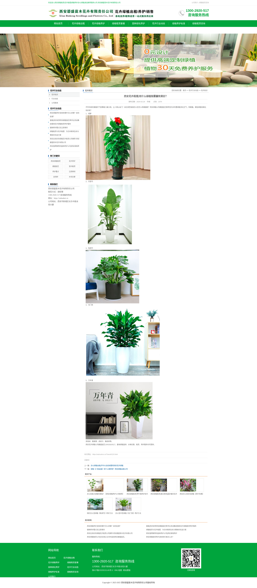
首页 (184, 90)
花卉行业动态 (158, 23)
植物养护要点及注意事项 (59, 128)
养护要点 (55, 172)
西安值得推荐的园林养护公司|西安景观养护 (161, 533)
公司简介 (195, 3)
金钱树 (55, 177)
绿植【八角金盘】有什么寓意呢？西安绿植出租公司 (109, 469)
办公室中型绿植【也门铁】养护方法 (128, 513)
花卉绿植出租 (78, 23)
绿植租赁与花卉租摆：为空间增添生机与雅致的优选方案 (166, 530)
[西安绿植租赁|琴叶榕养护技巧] (137, 485)
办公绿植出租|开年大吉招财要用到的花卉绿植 (107, 466)
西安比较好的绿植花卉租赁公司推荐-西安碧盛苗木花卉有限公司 (110, 533)
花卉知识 (55, 95)
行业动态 (55, 99)
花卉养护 (72, 161)
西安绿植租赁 (56, 161)
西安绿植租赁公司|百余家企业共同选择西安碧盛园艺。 (106, 537)
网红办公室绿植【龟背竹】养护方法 (100, 513)
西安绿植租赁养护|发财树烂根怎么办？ (160, 537)
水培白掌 (72, 177)
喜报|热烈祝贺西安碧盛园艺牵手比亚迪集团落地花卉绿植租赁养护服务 (171, 526)
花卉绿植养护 (98, 23)
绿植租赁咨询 (204, 3)
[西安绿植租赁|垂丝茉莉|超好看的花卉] (164, 485)
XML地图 (118, 570)
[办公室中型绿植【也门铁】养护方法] (128, 504)
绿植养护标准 (178, 23)
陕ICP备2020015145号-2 (102, 570)
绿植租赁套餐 (118, 23)
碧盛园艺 (55, 166)
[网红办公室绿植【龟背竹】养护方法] (100, 504)
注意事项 (72, 172)
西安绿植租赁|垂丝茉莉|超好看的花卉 (164, 494)
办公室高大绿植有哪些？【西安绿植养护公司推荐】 (105, 494)
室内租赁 (72, 166)
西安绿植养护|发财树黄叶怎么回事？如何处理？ (104, 526)
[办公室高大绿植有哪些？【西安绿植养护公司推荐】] (105, 485)
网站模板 (127, 570)
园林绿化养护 (138, 23)
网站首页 (58, 23)
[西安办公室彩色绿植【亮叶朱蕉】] (192, 485)
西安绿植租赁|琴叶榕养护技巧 (137, 494)
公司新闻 (55, 103)
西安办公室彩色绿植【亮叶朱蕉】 (192, 494)
